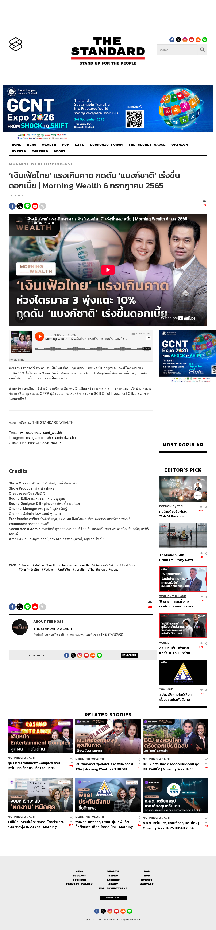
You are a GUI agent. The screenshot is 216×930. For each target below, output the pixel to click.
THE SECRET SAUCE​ (147, 144)
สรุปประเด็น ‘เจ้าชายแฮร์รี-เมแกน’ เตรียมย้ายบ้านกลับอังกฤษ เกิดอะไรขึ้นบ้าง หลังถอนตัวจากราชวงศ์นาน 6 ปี (176, 650)
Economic (166, 506)
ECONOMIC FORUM (106, 144)
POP (65, 144)
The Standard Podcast (104, 569)
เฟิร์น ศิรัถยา (126, 565)
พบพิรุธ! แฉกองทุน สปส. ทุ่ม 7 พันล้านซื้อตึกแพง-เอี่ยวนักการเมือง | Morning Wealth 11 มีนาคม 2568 (104, 824)
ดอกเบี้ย (80, 569)
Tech (180, 506)
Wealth (113, 871)
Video (113, 876)
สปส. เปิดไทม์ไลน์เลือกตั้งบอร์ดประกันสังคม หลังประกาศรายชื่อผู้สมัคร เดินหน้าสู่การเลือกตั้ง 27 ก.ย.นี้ (175, 697)
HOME (16, 144)
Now (147, 876)
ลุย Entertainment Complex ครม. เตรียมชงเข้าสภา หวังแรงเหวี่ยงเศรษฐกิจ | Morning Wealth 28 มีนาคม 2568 (37, 765)
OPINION (179, 144)
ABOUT (59, 151)
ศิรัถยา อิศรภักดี (103, 565)
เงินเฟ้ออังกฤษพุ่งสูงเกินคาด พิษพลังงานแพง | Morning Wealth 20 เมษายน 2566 (104, 766)
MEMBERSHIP (129, 655)
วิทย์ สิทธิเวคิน (29, 569)
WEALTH (49, 144)
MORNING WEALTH (29, 164)
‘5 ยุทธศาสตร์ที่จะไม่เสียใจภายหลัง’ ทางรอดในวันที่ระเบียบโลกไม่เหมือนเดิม (176, 604)
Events (147, 880)
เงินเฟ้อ (25, 565)
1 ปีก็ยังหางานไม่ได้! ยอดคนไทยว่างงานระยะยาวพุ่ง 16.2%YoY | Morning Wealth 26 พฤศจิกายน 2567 (36, 824)
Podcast (62, 164)
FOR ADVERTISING (113, 888)
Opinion (79, 880)
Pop (147, 871)
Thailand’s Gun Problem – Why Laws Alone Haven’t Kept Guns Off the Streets (176, 557)
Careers (113, 880)
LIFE (79, 144)
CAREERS (40, 151)
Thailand (179, 596)
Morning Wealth (45, 565)
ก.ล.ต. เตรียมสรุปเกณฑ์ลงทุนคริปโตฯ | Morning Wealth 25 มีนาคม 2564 (171, 825)
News (79, 871)
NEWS (31, 144)
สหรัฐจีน (64, 569)
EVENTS (19, 151)
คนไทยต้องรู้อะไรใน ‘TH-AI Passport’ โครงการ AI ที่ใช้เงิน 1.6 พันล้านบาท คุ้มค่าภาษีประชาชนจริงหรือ (176, 514)
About (113, 884)
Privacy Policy (79, 884)
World (164, 596)
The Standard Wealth (74, 565)
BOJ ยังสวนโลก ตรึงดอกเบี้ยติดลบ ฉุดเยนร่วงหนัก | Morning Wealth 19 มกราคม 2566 (171, 766)
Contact (147, 884)
